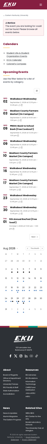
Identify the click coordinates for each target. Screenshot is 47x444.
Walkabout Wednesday (23, 98)
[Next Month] (42, 248)
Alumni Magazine (10, 416)
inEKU (28, 396)
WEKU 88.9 (30, 413)
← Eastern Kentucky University (15, 15)
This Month (35, 248)
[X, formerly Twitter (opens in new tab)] (15, 356)
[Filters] (37, 90)
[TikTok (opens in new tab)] (36, 356)
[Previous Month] (27, 248)
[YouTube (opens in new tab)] (31, 356)
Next (33, 237)
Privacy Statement (29, 439)
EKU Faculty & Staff (10, 387)
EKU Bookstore (32, 378)
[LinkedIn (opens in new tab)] (26, 356)
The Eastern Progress (12, 420)
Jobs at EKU (30, 393)
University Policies (10, 384)
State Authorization (11, 391)
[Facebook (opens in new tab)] (10, 356)
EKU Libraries (31, 375)
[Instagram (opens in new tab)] (20, 356)
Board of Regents (10, 375)
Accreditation (9, 394)
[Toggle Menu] (41, 5)
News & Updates (10, 413)
